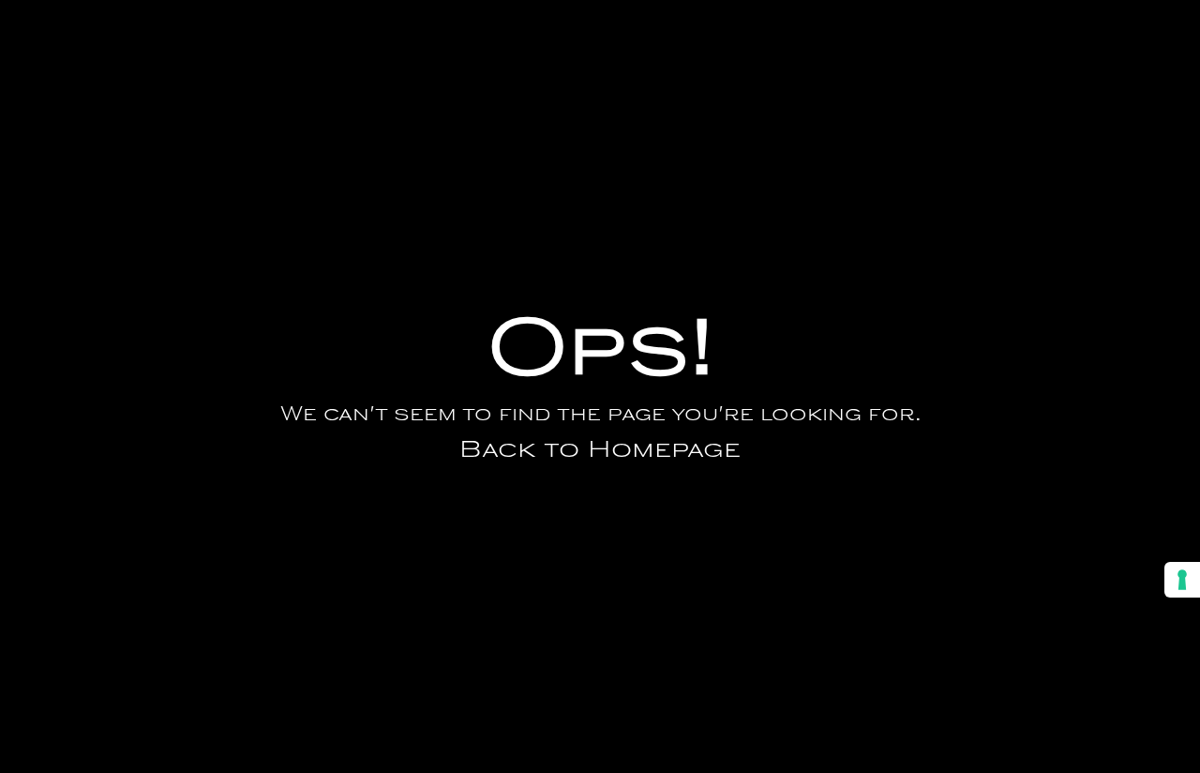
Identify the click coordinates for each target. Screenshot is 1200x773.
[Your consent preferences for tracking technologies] (1182, 580)
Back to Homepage (600, 451)
